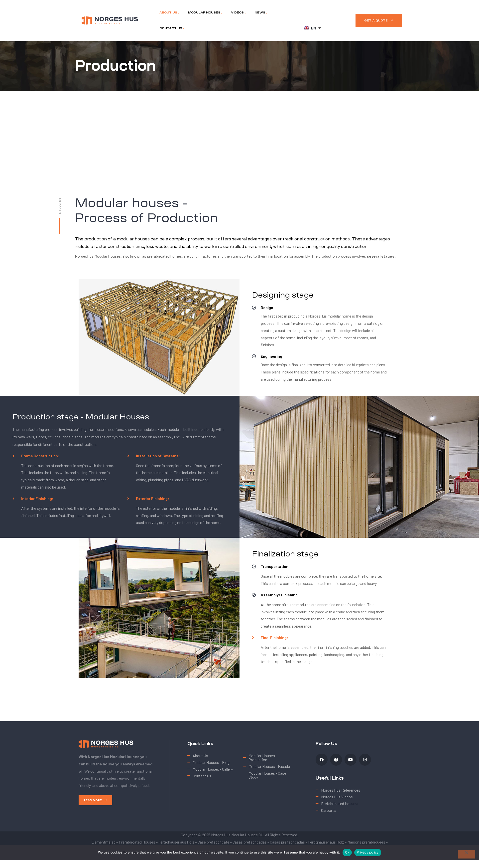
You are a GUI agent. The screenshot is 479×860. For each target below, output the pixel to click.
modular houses (133, 239)
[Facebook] (322, 760)
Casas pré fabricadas (287, 842)
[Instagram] (365, 760)
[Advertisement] (239, 129)
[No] (466, 854)
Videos (237, 12)
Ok (347, 852)
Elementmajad (103, 842)
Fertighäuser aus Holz (176, 842)
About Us (168, 12)
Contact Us (170, 28)
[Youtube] (351, 760)
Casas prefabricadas (250, 842)
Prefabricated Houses (137, 842)
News (260, 12)
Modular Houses (204, 12)
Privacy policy (368, 852)
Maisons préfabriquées (366, 842)
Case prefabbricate (213, 842)
